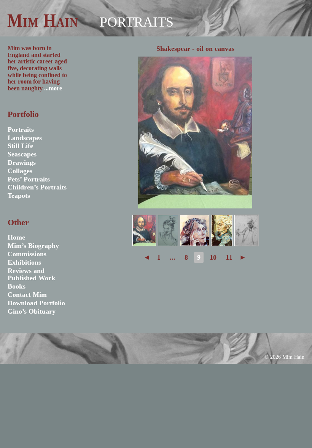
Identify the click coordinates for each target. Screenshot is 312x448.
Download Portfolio (36, 303)
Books (16, 286)
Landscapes (25, 138)
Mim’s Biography (33, 245)
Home (16, 237)
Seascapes (22, 154)
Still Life (20, 146)
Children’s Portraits (37, 187)
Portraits (137, 22)
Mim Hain (42, 20)
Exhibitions (24, 262)
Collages (20, 171)
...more (53, 88)
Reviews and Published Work (31, 274)
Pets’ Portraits (29, 179)
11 (229, 257)
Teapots (19, 195)
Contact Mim (27, 294)
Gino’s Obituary (32, 311)
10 (213, 257)
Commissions (27, 254)
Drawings (22, 162)
